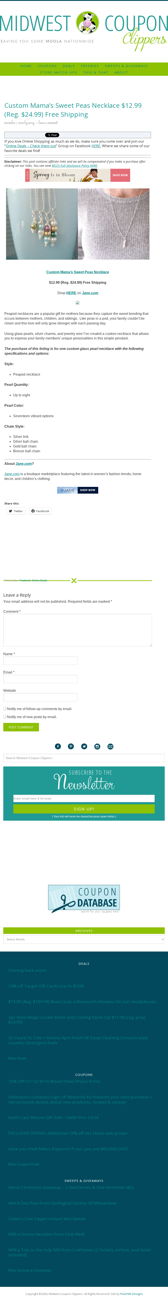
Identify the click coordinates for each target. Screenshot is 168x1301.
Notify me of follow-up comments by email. (39, 709)
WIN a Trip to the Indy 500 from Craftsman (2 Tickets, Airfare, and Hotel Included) (79, 1252)
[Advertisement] (84, 2)
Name (9, 654)
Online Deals (16, 145)
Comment (12, 611)
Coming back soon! (27, 970)
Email (8, 672)
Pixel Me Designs (131, 1294)
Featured (25, 580)
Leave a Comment (48, 123)
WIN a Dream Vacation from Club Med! (46, 1234)
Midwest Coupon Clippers (84, 31)
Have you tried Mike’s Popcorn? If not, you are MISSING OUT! (68, 1149)
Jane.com (24, 464)
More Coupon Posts (23, 1164)
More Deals (17, 1058)
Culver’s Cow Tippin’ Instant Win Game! (46, 1219)
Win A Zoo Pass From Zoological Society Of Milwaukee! (62, 1203)
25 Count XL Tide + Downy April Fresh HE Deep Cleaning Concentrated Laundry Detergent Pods (78, 1040)
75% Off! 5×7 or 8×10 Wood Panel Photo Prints (54, 1081)
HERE (95, 145)
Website (9, 690)
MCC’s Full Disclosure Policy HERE (74, 166)
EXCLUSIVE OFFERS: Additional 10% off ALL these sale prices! (67, 1133)
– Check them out (41, 145)
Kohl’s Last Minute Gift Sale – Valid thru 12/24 (53, 1117)
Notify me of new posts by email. (32, 717)
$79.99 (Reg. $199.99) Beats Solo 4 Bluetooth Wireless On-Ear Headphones (82, 1001)
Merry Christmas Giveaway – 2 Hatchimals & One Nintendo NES (71, 1187)
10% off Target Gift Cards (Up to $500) (46, 986)
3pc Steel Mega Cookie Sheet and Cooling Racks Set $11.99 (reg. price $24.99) (76, 1019)
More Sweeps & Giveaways (29, 1270)
